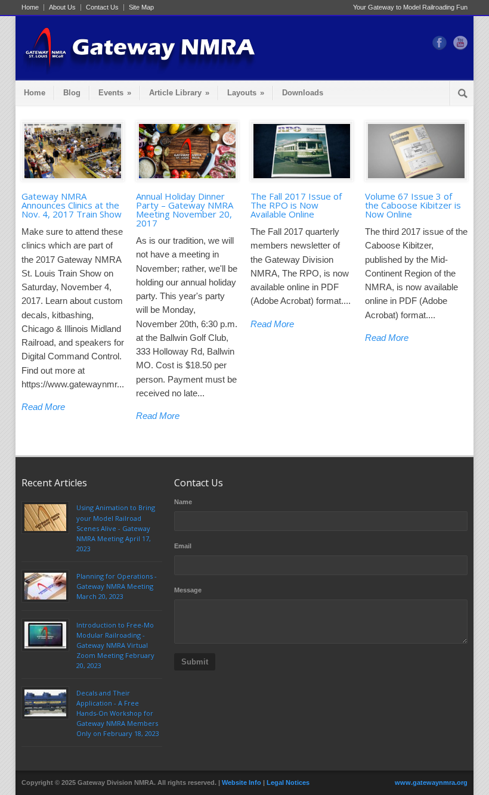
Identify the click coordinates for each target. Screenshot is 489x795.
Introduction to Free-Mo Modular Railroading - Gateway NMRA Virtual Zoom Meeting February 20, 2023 (115, 645)
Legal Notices (288, 782)
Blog (72, 92)
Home (30, 7)
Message (188, 590)
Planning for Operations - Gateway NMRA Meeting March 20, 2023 (116, 586)
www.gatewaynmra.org (431, 782)
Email (182, 545)
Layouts (245, 92)
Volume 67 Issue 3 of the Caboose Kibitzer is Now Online (413, 205)
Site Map (141, 7)
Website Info (241, 782)
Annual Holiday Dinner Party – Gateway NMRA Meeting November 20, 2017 (184, 209)
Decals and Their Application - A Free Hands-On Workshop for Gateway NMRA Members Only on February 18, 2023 (117, 713)
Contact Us (102, 7)
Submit (194, 661)
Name (183, 501)
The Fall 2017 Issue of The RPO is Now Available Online (296, 205)
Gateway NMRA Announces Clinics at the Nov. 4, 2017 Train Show (71, 205)
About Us (62, 7)
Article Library (179, 92)
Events (114, 92)
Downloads (302, 92)
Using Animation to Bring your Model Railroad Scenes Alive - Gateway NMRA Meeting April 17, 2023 (115, 527)
